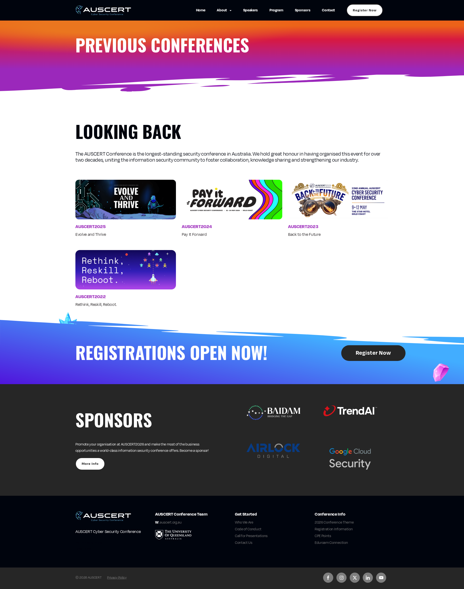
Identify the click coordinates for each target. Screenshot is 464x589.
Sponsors (302, 10)
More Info (90, 463)
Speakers (250, 10)
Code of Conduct (248, 529)
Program (276, 10)
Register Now (365, 10)
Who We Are (244, 522)
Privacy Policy (117, 577)
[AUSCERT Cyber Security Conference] (103, 10)
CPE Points (323, 536)
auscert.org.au (171, 522)
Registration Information (334, 529)
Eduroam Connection (331, 542)
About (222, 10)
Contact (328, 10)
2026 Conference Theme (334, 522)
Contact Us (243, 542)
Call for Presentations (251, 536)
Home (200, 10)
